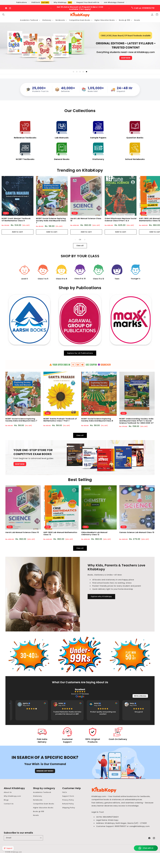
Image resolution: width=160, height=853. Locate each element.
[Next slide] (91, 71)
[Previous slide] (68, 71)
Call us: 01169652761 (144, 8)
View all (80, 246)
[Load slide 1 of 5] (73, 71)
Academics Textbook (42, 792)
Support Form (68, 796)
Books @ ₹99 (38, 811)
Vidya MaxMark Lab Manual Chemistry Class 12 (94, 533)
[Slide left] (75, 239)
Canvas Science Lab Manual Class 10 (136, 532)
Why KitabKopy (62, 2)
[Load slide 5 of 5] (86, 71)
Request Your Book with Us (88, 2)
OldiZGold (40, 2)
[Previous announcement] (51, 8)
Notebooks (37, 800)
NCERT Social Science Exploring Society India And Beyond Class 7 (51, 221)
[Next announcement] (109, 8)
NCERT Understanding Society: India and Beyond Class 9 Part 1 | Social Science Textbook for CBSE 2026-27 (136, 421)
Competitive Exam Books (43, 804)
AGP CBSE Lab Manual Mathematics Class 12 (60, 533)
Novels (36, 815)
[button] (3, 14)
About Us (8, 792)
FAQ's (64, 792)
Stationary (37, 796)
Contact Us (8, 804)
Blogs (6, 800)
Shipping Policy (68, 807)
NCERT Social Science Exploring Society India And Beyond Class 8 (97, 420)
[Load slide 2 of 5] (76, 71)
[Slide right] (84, 239)
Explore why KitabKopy (101, 596)
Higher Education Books (43, 807)
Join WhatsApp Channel (114, 2)
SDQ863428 (106, 364)
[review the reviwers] (42, 703)
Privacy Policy (68, 800)
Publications (21, 2)
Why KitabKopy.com (12, 796)
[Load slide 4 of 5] (83, 71)
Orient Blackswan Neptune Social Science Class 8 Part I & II (120, 220)
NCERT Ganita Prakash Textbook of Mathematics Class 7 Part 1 (60, 420)
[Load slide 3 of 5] (80, 71)
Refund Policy (68, 804)
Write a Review (140, 696)
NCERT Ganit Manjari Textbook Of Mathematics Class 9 (16, 220)
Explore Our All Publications (80, 353)
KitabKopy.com (16, 852)
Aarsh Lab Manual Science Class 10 (85, 220)
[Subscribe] (40, 837)
